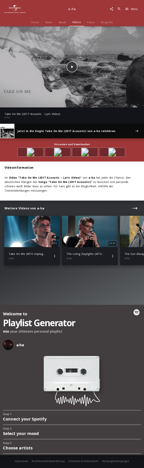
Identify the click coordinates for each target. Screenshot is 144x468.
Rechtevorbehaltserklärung (48, 461)
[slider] (57, 102)
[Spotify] (58, 153)
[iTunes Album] (112, 153)
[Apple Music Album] (31, 153)
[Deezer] (85, 153)
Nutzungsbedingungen (115, 461)
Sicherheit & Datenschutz (83, 461)
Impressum (21, 461)
